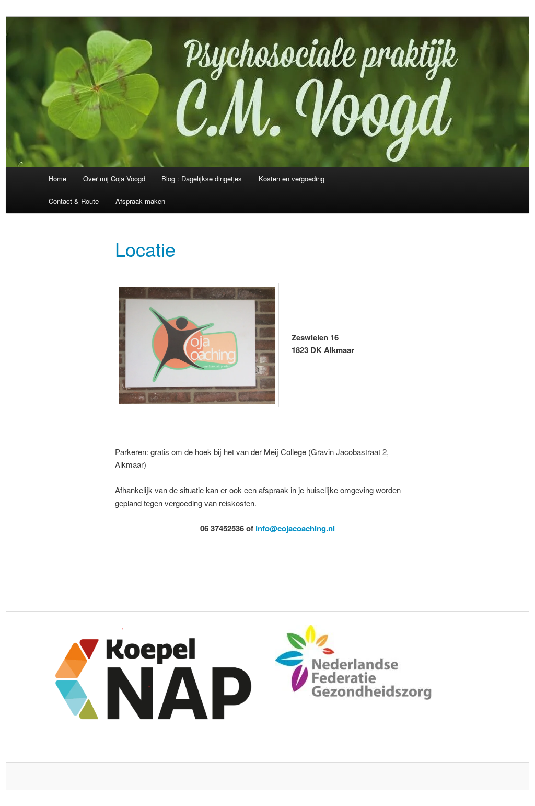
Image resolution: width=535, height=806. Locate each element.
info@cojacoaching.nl (295, 528)
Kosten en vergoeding (291, 179)
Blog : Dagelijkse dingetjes (201, 179)
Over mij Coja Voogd (114, 179)
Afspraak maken (140, 201)
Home (57, 179)
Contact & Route (74, 201)
